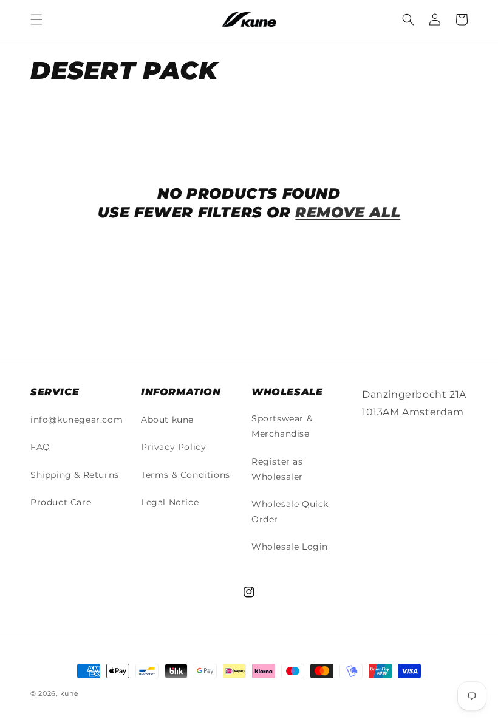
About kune (167, 419)
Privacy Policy (173, 446)
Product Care (60, 502)
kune (69, 693)
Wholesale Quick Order (290, 512)
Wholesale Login (289, 546)
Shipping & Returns (74, 474)
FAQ (40, 446)
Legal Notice (170, 502)
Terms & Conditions (185, 474)
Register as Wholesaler (277, 469)
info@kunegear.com (76, 419)
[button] (36, 19)
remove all (347, 212)
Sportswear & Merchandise (281, 426)
